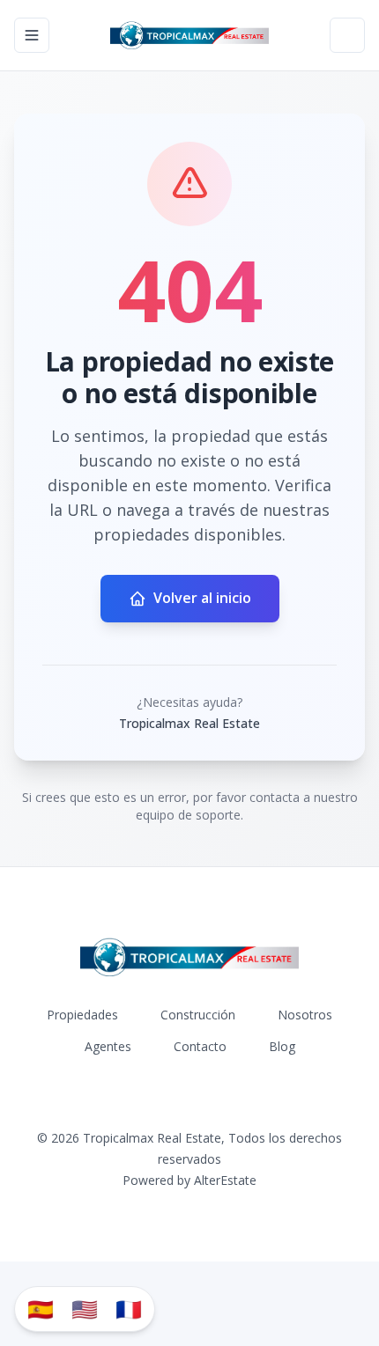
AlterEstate (225, 1180)
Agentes (108, 1046)
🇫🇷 (128, 1308)
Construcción (197, 1014)
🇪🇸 (40, 1308)
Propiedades (82, 1014)
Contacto (200, 1046)
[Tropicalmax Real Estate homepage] (190, 35)
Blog (282, 1046)
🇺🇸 (84, 1308)
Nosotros (305, 1014)
